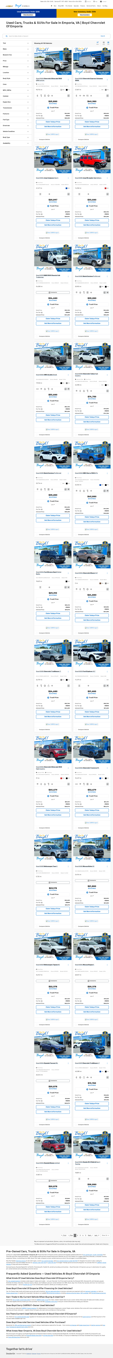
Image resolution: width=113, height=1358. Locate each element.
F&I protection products (53, 1293)
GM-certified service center (23, 1325)
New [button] (55, 6)
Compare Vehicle (44, 139)
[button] (70, 61)
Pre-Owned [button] (69, 6)
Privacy (39, 1353)
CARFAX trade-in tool (42, 1300)
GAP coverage (84, 1293)
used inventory (87, 1316)
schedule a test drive (51, 1301)
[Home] (51, 6)
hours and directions (14, 1337)
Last (96, 1235)
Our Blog (105, 6)
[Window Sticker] (107, 292)
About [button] (99, 6)
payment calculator (91, 1291)
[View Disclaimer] (52, 96)
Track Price (54, 107)
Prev (71, 1235)
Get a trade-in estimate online (21, 1300)
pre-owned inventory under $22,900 (67, 1261)
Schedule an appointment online (18, 1327)
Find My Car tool (27, 1284)
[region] (53, 116)
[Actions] (68, 79)
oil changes (73, 1325)
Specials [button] (76, 6)
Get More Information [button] (52, 126)
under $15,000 (52, 1262)
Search (103, 36)
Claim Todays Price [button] (53, 122)
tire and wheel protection (98, 1293)
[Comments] (68, 95)
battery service (95, 1325)
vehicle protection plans (73, 1293)
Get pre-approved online (53, 1291)
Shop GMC (61, 6)
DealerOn (29, 1353)
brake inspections (84, 1325)
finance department (12, 1293)
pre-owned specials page (22, 1316)
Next (90, 1235)
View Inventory (28, 15)
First (64, 1235)
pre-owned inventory (14, 1281)
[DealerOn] (10, 1353)
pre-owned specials (47, 1261)
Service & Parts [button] (91, 6)
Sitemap (34, 1353)
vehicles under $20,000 (39, 1262)
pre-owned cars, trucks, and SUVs (93, 1254)
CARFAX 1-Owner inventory (29, 1308)
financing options (21, 1261)
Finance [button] (82, 6)
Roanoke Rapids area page (33, 1335)
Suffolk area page (48, 1335)
